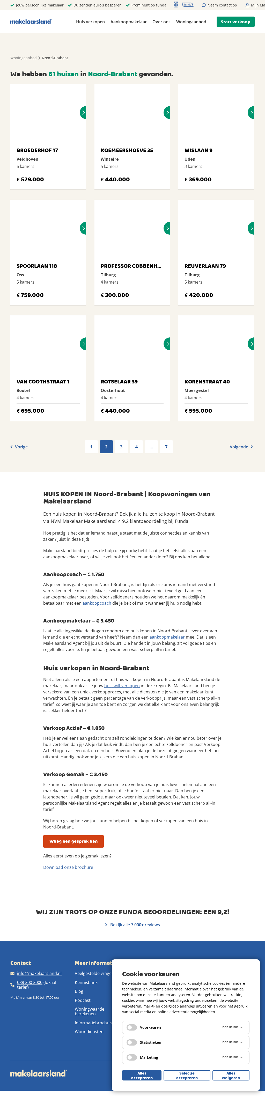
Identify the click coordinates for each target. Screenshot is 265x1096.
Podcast (83, 1000)
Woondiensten (89, 1031)
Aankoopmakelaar (129, 21)
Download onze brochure (68, 867)
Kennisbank (86, 982)
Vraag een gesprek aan (73, 841)
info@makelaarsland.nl (39, 973)
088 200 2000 (29, 982)
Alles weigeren (231, 1075)
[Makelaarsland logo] (31, 22)
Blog (79, 991)
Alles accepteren (142, 1075)
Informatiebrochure (94, 1023)
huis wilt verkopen (122, 685)
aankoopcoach (97, 603)
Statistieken (150, 1042)
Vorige (21, 447)
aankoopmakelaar (167, 637)
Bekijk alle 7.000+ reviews (134, 925)
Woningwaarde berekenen (89, 1011)
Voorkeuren (150, 1027)
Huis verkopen (90, 21)
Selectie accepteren (187, 1075)
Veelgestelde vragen (94, 973)
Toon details (229, 1027)
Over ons (161, 21)
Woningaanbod (191, 21)
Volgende (239, 447)
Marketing (149, 1057)
